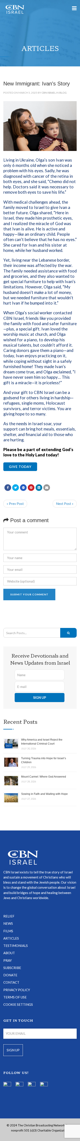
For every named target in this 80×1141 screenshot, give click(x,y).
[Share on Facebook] (7, 487)
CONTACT (11, 982)
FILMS (8, 931)
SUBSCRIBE (12, 968)
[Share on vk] (39, 487)
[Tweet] (15, 487)
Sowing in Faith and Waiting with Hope (44, 793)
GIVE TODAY (20, 467)
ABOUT (9, 953)
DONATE (10, 975)
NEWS (8, 923)
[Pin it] (31, 487)
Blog (63, 92)
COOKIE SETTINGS (18, 1004)
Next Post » (64, 504)
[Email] (46, 487)
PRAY (7, 960)
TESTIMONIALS (15, 946)
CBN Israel (49, 92)
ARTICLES (11, 938)
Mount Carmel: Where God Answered (43, 776)
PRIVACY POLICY (16, 990)
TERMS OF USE (15, 997)
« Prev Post (15, 504)
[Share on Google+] (23, 487)
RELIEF (8, 916)
